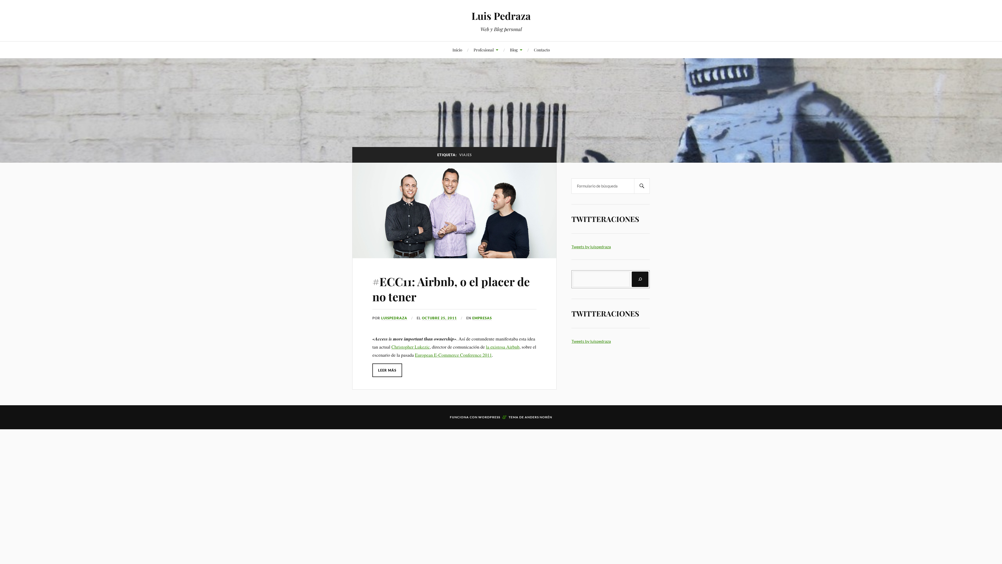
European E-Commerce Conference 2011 (453, 355)
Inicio (457, 49)
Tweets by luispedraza (591, 246)
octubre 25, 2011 (439, 318)
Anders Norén (538, 417)
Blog (514, 49)
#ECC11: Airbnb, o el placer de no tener (451, 289)
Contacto (542, 49)
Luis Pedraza (501, 15)
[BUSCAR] (642, 186)
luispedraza (394, 318)
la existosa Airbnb (503, 347)
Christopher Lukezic (410, 347)
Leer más (387, 370)
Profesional (484, 49)
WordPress (489, 417)
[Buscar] (640, 279)
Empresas (482, 318)
